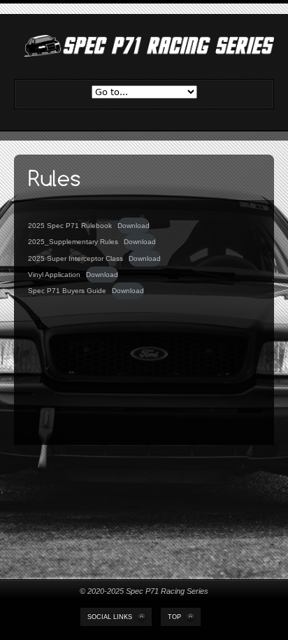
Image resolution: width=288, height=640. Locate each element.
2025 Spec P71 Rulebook (70, 225)
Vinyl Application (54, 274)
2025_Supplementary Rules (73, 242)
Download (133, 225)
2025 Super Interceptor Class (75, 258)
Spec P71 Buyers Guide (67, 290)
